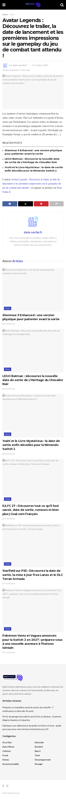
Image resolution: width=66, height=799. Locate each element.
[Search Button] (62, 5)
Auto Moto (8, 746)
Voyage (38, 764)
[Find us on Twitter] (7, 786)
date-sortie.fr (20, 65)
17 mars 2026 (9, 519)
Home (5, 14)
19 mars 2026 (9, 324)
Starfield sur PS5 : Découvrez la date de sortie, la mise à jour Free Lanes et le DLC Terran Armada (32, 575)
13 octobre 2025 (40, 65)
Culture (6, 751)
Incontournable (10, 764)
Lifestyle (39, 742)
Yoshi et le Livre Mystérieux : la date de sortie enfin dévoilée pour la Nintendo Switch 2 (31, 445)
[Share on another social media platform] (56, 203)
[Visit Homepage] (33, 5)
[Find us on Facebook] (3, 786)
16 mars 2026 (9, 652)
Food (5, 755)
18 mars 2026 (9, 389)
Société (39, 746)
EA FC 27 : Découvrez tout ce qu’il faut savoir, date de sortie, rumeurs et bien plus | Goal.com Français (30, 510)
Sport (38, 751)
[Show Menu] (3, 5)
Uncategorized (42, 759)
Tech (12, 14)
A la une (7, 742)
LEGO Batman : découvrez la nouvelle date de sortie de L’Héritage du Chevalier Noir (32, 380)
